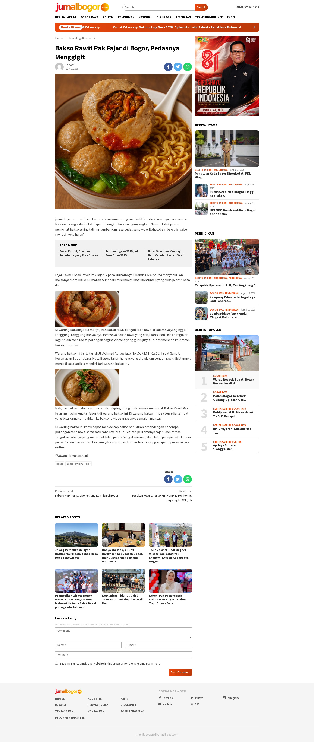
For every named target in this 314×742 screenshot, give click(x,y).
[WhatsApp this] (187, 67)
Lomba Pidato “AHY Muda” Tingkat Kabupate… (229, 315)
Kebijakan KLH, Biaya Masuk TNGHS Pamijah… (233, 414)
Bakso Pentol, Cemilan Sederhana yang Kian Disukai (79, 253)
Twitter (199, 698)
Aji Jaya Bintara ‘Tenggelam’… (224, 447)
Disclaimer (128, 705)
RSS (197, 704)
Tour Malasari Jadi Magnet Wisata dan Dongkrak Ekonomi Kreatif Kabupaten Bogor (169, 555)
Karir (124, 699)
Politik (236, 441)
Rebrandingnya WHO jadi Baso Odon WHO (122, 253)
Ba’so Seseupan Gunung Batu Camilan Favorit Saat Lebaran (165, 255)
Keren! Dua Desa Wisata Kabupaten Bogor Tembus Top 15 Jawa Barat (167, 599)
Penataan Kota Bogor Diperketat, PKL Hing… (223, 175)
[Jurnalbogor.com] (82, 7)
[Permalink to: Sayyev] (59, 67)
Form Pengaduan (133, 711)
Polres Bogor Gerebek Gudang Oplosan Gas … (230, 398)
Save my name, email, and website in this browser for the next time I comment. (110, 663)
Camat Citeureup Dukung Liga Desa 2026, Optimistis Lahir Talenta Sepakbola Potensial (145, 27)
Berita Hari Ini (204, 169)
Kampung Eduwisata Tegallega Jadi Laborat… (232, 299)
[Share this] (168, 67)
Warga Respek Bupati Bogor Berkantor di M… (233, 381)
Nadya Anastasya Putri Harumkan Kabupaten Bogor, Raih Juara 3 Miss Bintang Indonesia (122, 555)
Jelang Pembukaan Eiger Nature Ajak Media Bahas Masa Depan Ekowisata (76, 553)
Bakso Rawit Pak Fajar (78, 463)
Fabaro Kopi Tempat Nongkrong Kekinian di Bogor (86, 493)
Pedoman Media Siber (70, 717)
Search (201, 7)
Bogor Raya (220, 169)
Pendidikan (235, 277)
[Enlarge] (253, 41)
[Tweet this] (178, 67)
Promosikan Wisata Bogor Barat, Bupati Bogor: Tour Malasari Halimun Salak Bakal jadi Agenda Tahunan (75, 601)
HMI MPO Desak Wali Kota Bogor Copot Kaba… (233, 212)
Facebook (168, 698)
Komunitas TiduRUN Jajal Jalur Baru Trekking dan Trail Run (122, 599)
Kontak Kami (96, 711)
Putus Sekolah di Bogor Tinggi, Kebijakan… (232, 194)
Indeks (60, 699)
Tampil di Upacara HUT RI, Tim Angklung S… (227, 285)
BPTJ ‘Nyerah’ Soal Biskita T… (232, 431)
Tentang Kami (64, 711)
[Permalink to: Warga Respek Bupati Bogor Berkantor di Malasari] (227, 353)
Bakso (59, 463)
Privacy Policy (98, 705)
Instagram (233, 698)
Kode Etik (95, 699)
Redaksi (60, 705)
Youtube (167, 704)
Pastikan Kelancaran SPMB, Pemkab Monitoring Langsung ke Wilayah (162, 495)
